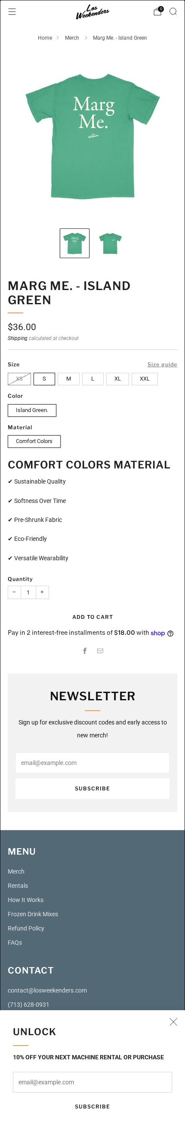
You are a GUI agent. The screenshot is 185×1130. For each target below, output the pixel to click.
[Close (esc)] (173, 1021)
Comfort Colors (34, 441)
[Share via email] (100, 651)
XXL (145, 378)
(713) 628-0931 (28, 1004)
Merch (72, 38)
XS (19, 378)
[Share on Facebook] (84, 651)
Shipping (18, 338)
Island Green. (32, 410)
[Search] (173, 11)
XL (117, 378)
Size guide (162, 364)
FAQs (15, 942)
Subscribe (92, 1106)
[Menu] (12, 11)
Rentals (18, 886)
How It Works (25, 900)
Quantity (20, 579)
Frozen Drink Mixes (33, 914)
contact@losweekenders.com (47, 990)
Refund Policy (26, 928)
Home (45, 38)
